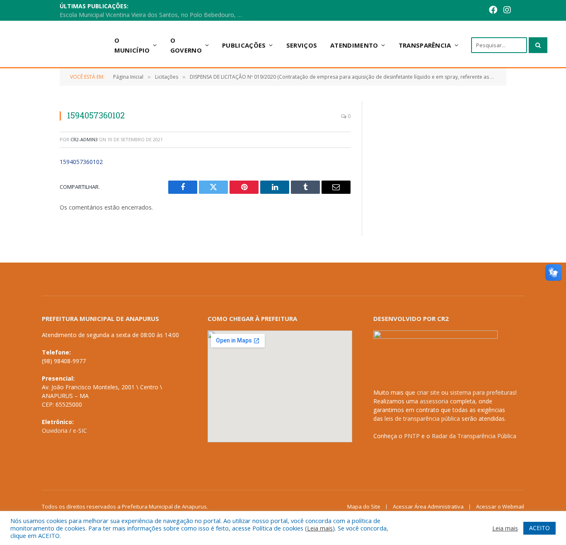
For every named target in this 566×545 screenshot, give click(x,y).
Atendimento (354, 45)
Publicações (244, 45)
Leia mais (320, 528)
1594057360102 (81, 162)
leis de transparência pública (422, 418)
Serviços (301, 45)
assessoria (434, 401)
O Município (132, 45)
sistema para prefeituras (482, 392)
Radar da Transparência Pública (474, 436)
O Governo (186, 45)
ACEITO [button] (539, 528)
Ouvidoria (55, 430)
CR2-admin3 (84, 139)
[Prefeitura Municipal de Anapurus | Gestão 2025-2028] (63, 45)
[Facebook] (493, 10)
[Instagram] (507, 10)
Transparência (425, 45)
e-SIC (80, 430)
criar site (428, 392)
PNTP (412, 436)
